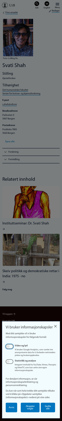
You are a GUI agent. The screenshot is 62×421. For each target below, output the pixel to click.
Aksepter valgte (30, 407)
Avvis (11, 407)
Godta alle (48, 407)
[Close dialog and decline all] (55, 325)
